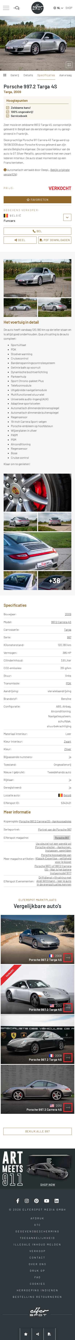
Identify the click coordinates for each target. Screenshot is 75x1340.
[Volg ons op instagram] (26, 1201)
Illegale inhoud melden (37, 1244)
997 (69, 637)
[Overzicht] (4, 75)
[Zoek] (17, 8)
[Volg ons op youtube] (46, 1201)
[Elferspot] (37, 7)
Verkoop (37, 1251)
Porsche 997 (62, 837)
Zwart (67, 741)
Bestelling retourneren (37, 1296)
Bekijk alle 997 (37, 1131)
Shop (69, 7)
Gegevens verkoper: (22, 210)
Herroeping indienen (37, 1290)
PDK (68, 683)
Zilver (67, 749)
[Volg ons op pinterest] (36, 1201)
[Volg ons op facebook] (18, 1201)
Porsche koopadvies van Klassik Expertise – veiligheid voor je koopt (53, 858)
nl (59, 7)
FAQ (37, 1277)
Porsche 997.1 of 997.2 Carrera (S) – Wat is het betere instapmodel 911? (53, 869)
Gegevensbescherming (37, 1231)
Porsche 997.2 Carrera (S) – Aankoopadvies (45, 821)
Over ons (37, 1264)
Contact (37, 1257)
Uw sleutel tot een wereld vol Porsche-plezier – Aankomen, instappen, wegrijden (53, 847)
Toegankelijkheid (37, 1237)
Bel (39, 231)
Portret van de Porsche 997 (54, 829)
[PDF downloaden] (50, 1334)
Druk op (37, 1270)
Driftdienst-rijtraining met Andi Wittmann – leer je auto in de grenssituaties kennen (53, 881)
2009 (68, 614)
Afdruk (37, 1218)
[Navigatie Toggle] (6, 8)
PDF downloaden (56, 240)
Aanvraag (65, 75)
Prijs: (9, 188)
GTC (37, 1224)
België (67, 795)
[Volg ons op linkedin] (56, 1201)
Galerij (15, 75)
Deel (21, 240)
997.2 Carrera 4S (61, 622)
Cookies (37, 1283)
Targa (67, 629)
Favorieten (39, 199)
